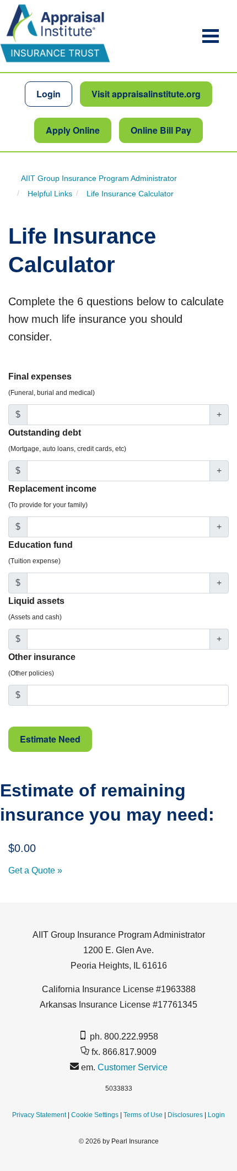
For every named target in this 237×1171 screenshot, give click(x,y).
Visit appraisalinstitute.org (146, 93)
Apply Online (73, 130)
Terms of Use (143, 1115)
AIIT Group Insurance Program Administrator (99, 177)
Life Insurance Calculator (130, 193)
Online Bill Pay (161, 130)
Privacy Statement (39, 1115)
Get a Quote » (35, 870)
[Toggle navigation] (210, 36)
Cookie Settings (94, 1115)
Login (48, 93)
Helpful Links (50, 193)
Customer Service (133, 1067)
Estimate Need (50, 739)
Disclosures (185, 1115)
